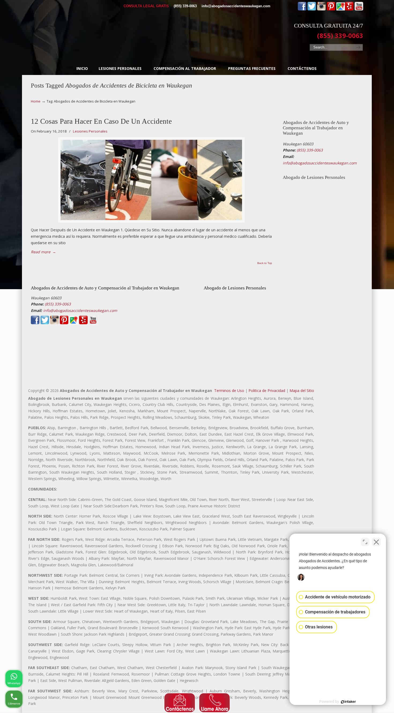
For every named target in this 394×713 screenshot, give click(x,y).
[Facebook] (302, 9)
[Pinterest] (331, 9)
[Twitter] (311, 9)
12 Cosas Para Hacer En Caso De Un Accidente (101, 121)
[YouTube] (359, 9)
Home (35, 101)
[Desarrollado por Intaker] (348, 701)
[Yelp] (349, 9)
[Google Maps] (340, 9)
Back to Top (264, 263)
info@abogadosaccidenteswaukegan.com (236, 6)
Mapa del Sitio (301, 390)
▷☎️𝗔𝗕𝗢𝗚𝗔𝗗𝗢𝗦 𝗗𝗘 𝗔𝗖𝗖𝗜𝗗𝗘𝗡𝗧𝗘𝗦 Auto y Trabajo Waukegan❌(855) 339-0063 (197, 31)
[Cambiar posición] (365, 542)
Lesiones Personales (90, 131)
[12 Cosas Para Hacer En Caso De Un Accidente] (151, 180)
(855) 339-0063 (185, 6)
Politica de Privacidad (266, 390)
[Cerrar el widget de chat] (376, 542)
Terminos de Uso (229, 390)
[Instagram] (321, 9)
